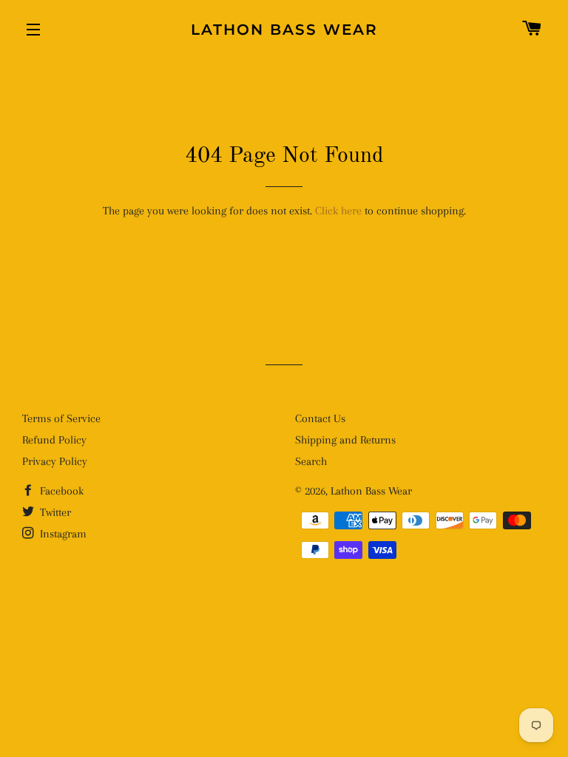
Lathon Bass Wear (284, 29)
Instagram (62, 533)
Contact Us (320, 418)
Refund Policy (54, 440)
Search (311, 461)
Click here (338, 210)
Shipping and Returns (345, 440)
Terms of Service (61, 418)
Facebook (60, 491)
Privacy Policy (54, 461)
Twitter (54, 512)
